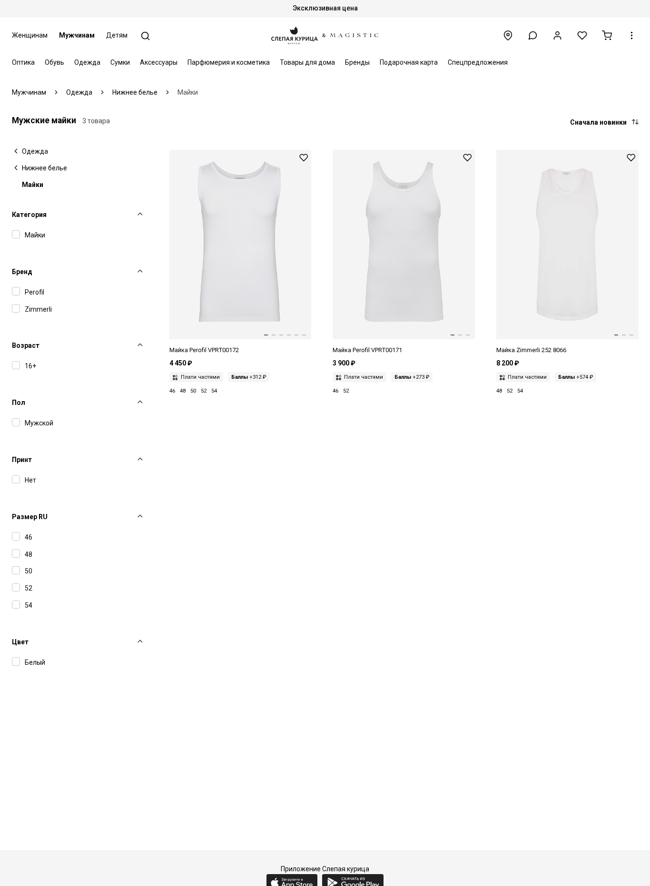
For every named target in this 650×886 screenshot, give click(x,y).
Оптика (23, 62)
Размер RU (30, 517)
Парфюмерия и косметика (228, 62)
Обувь (54, 62)
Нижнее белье (44, 168)
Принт (22, 459)
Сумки (120, 62)
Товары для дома (307, 62)
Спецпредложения (478, 62)
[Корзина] (607, 35)
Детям (117, 35)
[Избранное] (582, 35)
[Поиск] (145, 36)
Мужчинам (77, 35)
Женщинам (30, 35)
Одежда (87, 62)
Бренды (357, 62)
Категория (29, 214)
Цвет (20, 642)
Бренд (22, 272)
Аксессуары (158, 62)
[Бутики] (508, 35)
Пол (18, 402)
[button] (532, 35)
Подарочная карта (409, 62)
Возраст (25, 345)
